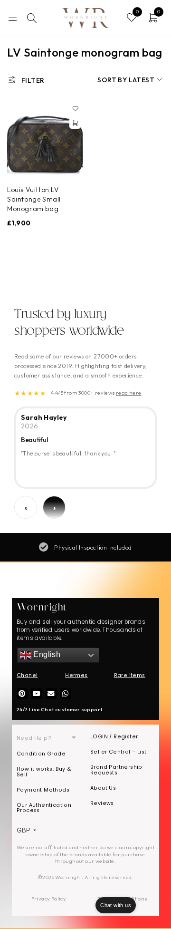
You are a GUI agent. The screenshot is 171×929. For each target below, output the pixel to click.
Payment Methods (43, 790)
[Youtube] (36, 693)
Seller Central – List (118, 751)
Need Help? (34, 738)
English (45, 655)
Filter (32, 80)
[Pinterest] (22, 693)
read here (129, 392)
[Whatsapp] (65, 693)
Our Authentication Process (44, 808)
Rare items (129, 675)
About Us (103, 788)
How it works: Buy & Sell (44, 771)
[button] (75, 123)
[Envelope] (51, 693)
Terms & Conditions (122, 898)
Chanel (27, 675)
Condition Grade (41, 753)
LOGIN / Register (114, 736)
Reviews (102, 803)
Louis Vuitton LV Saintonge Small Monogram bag (34, 199)
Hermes (76, 675)
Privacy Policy (48, 898)
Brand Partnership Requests (116, 770)
